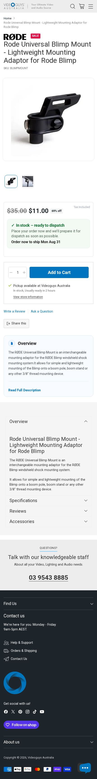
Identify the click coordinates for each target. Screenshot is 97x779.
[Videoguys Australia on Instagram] (27, 712)
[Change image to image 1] (11, 181)
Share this (19, 323)
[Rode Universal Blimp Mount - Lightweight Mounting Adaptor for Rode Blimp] (48, 119)
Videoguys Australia (41, 757)
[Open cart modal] (81, 6)
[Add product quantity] (24, 272)
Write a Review (14, 311)
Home (8, 18)
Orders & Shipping (24, 651)
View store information (28, 297)
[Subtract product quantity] (11, 272)
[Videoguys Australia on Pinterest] (20, 712)
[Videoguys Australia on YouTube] (42, 712)
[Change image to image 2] (27, 181)
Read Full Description (24, 390)
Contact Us (19, 659)
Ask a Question (42, 311)
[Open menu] (90, 6)
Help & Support (22, 643)
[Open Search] (72, 6)
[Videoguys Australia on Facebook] (6, 712)
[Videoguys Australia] (29, 6)
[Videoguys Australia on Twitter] (13, 712)
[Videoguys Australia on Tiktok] (34, 712)
